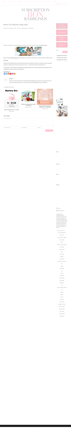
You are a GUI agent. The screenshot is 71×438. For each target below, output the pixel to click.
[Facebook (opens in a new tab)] (58, 3)
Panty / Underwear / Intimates (62, 287)
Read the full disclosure (43, 45)
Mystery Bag (24, 28)
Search (57, 50)
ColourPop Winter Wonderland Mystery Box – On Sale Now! (45, 106)
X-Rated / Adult (62, 316)
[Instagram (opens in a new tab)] (61, 3)
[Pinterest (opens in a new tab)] (59, 3)
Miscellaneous (62, 282)
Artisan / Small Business (61, 232)
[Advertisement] (28, 38)
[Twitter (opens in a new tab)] (56, 3)
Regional (62, 292)
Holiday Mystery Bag (14, 57)
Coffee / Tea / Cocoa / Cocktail (61, 244)
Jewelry (62, 266)
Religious (61, 294)
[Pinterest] (11, 74)
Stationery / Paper (62, 308)
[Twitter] (6, 74)
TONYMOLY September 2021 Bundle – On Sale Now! (28, 105)
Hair (61, 263)
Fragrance (61, 256)
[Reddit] (9, 74)
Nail (61, 285)
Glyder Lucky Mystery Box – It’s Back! (11, 109)
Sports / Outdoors (62, 306)
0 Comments (31, 28)
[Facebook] (4, 74)
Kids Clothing (62, 268)
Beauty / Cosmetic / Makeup (61, 237)
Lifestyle (62, 273)
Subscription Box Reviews (62, 55)
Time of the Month (62, 313)
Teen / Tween (62, 311)
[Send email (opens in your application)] (64, 3)
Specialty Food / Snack (61, 304)
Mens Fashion (62, 275)
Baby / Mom (62, 235)
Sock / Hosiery (62, 301)
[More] (15, 74)
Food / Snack (62, 254)
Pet (61, 289)
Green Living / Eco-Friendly (62, 261)
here (59, 227)
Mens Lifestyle (62, 280)
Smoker (62, 297)
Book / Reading (62, 239)
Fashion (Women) (62, 249)
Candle (62, 242)
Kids (61, 270)
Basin (20, 28)
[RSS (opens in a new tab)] (62, 3)
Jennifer (6, 28)
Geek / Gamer (62, 258)
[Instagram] (13, 74)
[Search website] (66, 4)
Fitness (62, 251)
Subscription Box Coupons (62, 59)
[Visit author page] (6, 80)
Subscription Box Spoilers (62, 57)
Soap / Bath (62, 299)
